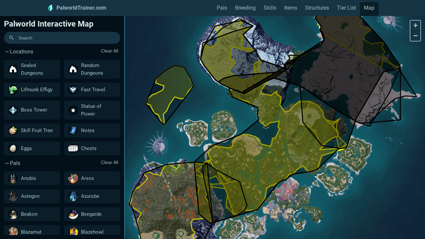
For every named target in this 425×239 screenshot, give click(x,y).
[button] (415, 26)
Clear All (109, 50)
